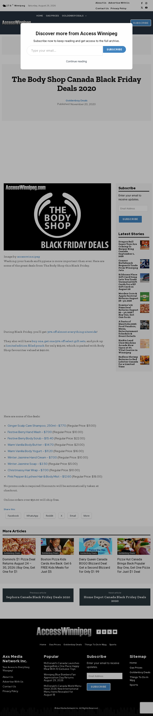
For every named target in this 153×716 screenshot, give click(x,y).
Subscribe (114, 49)
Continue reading (76, 61)
